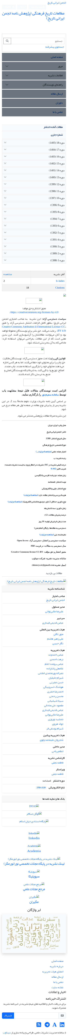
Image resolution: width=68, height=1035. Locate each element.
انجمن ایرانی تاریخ (57, 2)
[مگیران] (34, 897)
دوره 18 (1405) (57, 142)
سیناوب (7, 1032)
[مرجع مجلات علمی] (34, 885)
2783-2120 (41, 788)
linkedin (34, 838)
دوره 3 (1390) (57, 246)
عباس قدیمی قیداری (52, 622)
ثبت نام (23, 7)
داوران (59, 102)
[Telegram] (47, 1025)
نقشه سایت (57, 987)
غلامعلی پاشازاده (55, 668)
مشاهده (7, 274)
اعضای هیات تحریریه (52, 971)
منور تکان (58, 634)
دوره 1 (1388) (57, 260)
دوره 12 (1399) (57, 184)
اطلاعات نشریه (55, 75)
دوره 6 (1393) (57, 225)
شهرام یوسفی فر (54, 728)
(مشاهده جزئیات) (46, 534)
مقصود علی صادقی (53, 705)
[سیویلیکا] (34, 872)
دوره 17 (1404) (57, 149)
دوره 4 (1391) (57, 239)
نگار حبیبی (57, 643)
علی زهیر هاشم (55, 638)
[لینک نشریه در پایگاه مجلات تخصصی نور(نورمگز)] (34, 859)
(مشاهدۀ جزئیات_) (43, 451)
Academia (34, 851)
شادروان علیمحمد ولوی (51, 739)
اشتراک (8, 1015)
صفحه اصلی (57, 57)
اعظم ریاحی (57, 751)
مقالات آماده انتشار (53, 127)
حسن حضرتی (56, 682)
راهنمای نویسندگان (53, 84)
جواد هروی (57, 723)
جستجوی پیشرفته (54, 46)
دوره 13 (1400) (57, 177)
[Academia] (34, 847)
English (8, 7)
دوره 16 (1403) (57, 156)
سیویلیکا (34, 876)
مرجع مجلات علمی (34, 889)
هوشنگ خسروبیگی (53, 687)
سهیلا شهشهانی (55, 700)
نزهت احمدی (56, 659)
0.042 (53, 469)
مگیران (34, 902)
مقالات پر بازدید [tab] (54, 573)
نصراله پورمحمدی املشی (50, 673)
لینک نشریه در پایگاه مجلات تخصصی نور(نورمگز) (34, 863)
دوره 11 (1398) (57, 191)
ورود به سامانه (36, 7)
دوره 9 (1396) (57, 205)
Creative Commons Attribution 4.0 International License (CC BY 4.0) (34, 328)
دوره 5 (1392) (57, 232)
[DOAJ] (34, 807)
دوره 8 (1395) (57, 212)
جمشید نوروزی (55, 719)
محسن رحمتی (56, 696)
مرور (60, 66)
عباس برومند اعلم (54, 663)
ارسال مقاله (57, 93)
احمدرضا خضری (55, 691)
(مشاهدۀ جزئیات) (31, 495)
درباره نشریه (56, 966)
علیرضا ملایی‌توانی (54, 611)
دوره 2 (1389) (57, 253)
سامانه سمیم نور (50, 394)
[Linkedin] (62, 1025)
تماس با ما (58, 112)
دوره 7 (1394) (57, 218)
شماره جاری (57, 134)
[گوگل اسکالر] (34, 814)
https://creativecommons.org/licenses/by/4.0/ (34, 312)
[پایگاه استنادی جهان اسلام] (34, 822)
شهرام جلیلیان (56, 677)
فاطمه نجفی (57, 762)
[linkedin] (34, 834)
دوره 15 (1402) (57, 163)
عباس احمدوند (55, 654)
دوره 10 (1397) (57, 198)
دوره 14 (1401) (57, 170)
